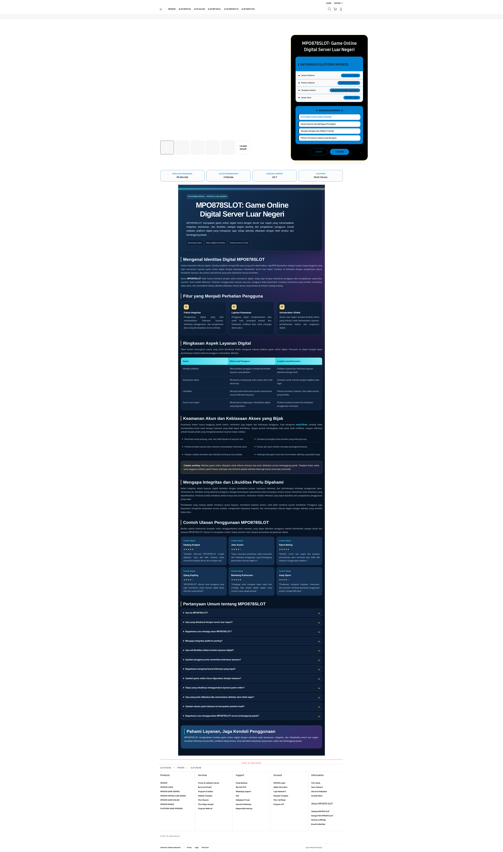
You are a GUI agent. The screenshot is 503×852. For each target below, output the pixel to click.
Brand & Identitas (318, 824)
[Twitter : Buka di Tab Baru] (330, 847)
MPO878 (163, 783)
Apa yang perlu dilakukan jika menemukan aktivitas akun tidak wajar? (219, 697)
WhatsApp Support (243, 791)
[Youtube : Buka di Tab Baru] (341, 847)
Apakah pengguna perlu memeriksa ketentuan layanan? (213, 660)
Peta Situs (205, 847)
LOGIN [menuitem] (328, 3)
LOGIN (318, 152)
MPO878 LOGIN (166, 787)
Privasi (189, 847)
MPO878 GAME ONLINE (169, 800)
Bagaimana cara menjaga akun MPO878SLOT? (208, 631)
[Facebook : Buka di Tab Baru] (325, 847)
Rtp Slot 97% (241, 787)
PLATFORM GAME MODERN (171, 808)
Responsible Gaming (244, 808)
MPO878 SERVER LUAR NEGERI (173, 796)
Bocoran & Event (205, 787)
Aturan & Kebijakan (319, 791)
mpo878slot (301, 425)
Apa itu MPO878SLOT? (196, 613)
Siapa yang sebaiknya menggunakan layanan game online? (215, 688)
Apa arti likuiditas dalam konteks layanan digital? (209, 650)
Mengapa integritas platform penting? (204, 641)
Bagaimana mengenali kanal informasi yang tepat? (210, 669)
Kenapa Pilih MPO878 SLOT (322, 816)
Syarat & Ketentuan (243, 804)
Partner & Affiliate (318, 820)
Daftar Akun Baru (281, 787)
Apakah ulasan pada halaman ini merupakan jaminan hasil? (214, 706)
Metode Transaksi (205, 796)
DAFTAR (339, 152)
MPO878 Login (279, 783)
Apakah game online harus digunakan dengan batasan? (213, 678)
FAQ (237, 796)
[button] (335, 9)
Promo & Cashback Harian (208, 783)
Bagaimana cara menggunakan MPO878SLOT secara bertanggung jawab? (222, 716)
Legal (197, 847)
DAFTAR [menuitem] (337, 3)
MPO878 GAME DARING (170, 791)
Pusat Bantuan (241, 783)
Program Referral (205, 808)
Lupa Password (280, 791)
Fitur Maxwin (203, 800)
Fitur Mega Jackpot (206, 804)
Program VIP (279, 804)
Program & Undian (205, 791)
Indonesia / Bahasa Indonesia (170, 847)
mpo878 (272, 265)
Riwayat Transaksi (281, 796)
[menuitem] (172, 9)
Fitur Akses (315, 783)
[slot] (160, 9)
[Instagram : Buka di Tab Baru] (336, 847)
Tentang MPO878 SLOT (320, 811)
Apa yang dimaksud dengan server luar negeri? (209, 622)
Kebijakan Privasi (243, 800)
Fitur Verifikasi (280, 800)
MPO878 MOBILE (167, 804)
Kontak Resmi (316, 796)
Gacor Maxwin (317, 787)
